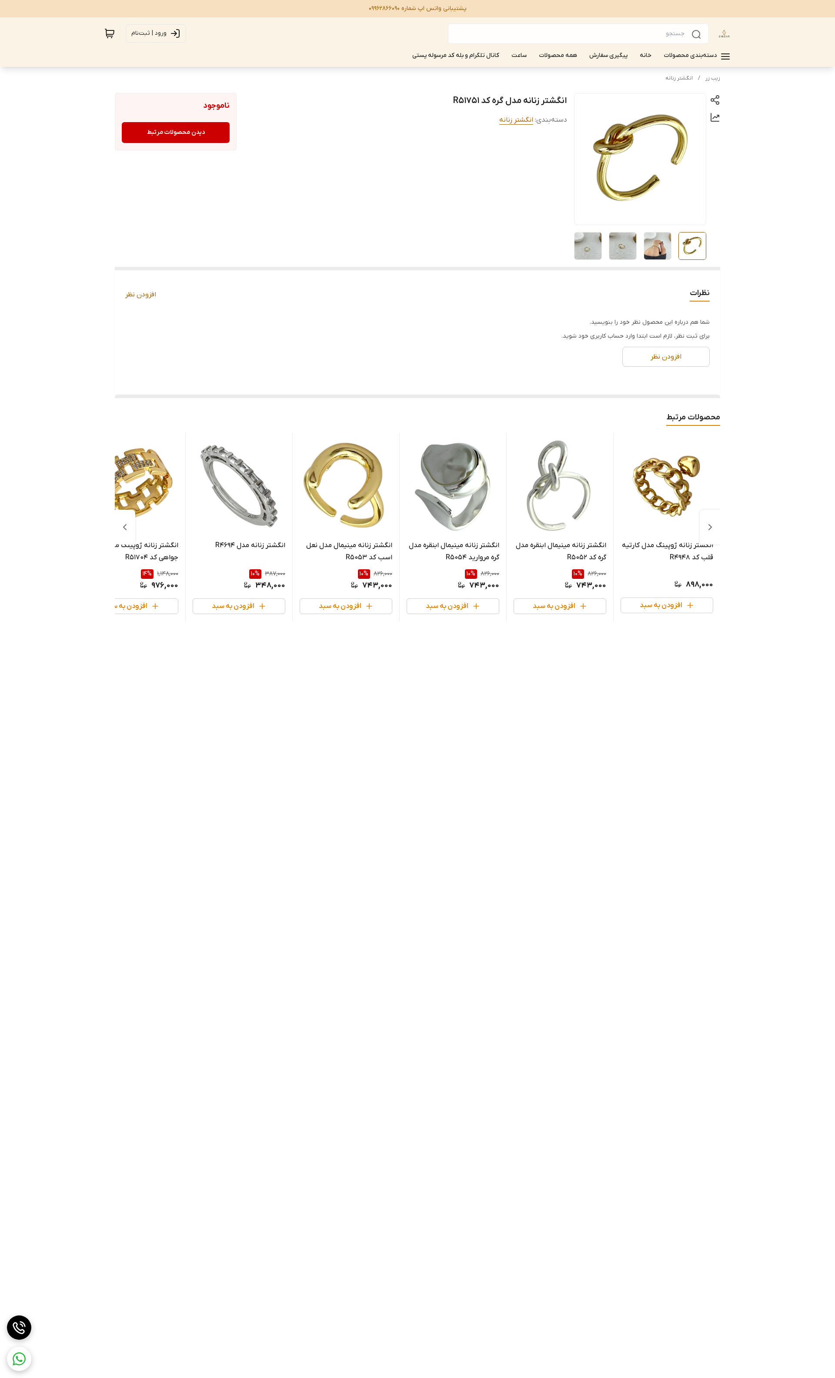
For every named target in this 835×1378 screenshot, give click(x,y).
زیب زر (712, 78)
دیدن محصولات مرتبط (176, 132)
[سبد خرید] (109, 33)
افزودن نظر (140, 294)
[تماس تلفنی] (19, 1327)
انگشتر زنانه (679, 78)
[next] (124, 527)
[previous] (710, 527)
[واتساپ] (19, 1359)
